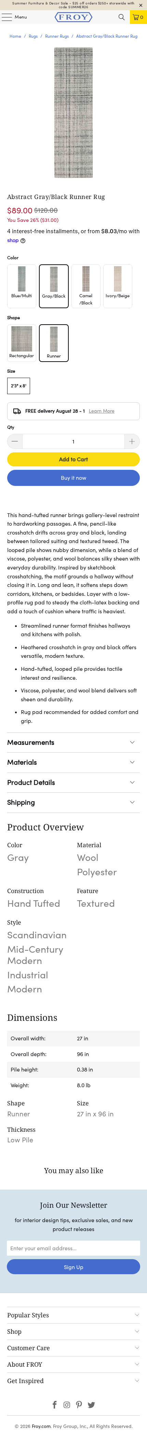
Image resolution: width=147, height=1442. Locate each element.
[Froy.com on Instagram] (67, 1405)
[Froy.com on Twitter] (91, 1405)
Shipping (21, 802)
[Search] (121, 17)
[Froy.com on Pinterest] (79, 1405)
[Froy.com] (73, 17)
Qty (10, 427)
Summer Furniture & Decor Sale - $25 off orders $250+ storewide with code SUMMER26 (73, 5)
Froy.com (41, 1426)
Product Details (31, 782)
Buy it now (73, 477)
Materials (22, 762)
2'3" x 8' (18, 386)
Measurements (30, 742)
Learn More (102, 411)
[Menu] (3, 17)
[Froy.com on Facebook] (55, 1405)
